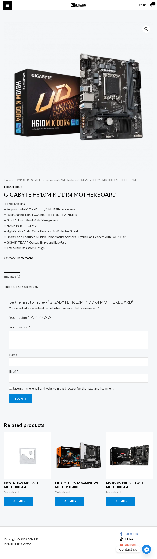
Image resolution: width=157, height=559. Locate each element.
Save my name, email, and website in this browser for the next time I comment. (63, 388)
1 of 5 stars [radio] (33, 318)
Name (14, 354)
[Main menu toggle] (7, 5)
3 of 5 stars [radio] (41, 318)
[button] (146, 29)
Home (7, 180)
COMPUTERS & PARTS (28, 180)
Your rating (19, 317)
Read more (18, 501)
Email (13, 371)
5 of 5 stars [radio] (49, 318)
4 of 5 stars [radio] (45, 318)
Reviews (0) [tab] (12, 276)
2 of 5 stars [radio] (37, 318)
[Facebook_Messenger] (146, 549)
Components (52, 180)
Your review (19, 327)
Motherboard (70, 180)
